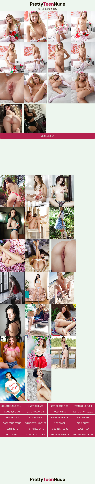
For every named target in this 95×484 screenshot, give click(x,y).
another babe (35, 406)
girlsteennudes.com (12, 406)
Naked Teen (83, 429)
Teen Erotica (12, 417)
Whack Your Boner (35, 423)
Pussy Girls (59, 411)
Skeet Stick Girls (35, 434)
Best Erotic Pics (59, 406)
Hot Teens (12, 434)
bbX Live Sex (47, 136)
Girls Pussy (83, 423)
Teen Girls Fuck (83, 406)
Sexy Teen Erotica (59, 434)
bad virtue (83, 417)
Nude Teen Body (59, 429)
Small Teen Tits (59, 417)
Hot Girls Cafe (36, 429)
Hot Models (35, 417)
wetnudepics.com (83, 434)
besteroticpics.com (83, 411)
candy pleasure (36, 411)
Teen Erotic (11, 429)
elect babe (59, 423)
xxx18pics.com (12, 411)
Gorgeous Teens (12, 423)
